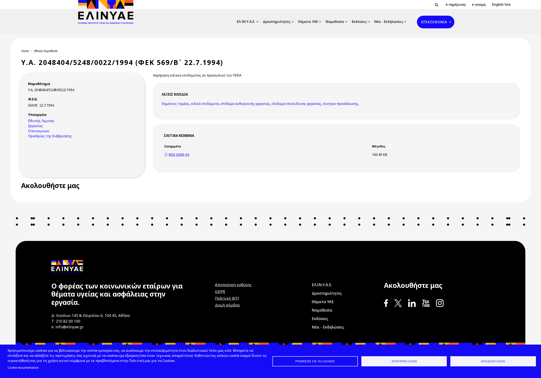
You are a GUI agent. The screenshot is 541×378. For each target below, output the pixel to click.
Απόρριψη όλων (404, 361)
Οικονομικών (38, 131)
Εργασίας (35, 126)
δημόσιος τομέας (175, 103)
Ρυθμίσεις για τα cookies (315, 361)
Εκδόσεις (359, 21)
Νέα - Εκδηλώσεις (388, 21)
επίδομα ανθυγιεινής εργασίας (245, 103)
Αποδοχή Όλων (493, 361)
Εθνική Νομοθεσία (45, 51)
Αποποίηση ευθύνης (233, 284)
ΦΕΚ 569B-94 (178, 154)
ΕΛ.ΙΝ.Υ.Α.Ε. (246, 21)
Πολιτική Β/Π (227, 298)
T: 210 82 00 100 (65, 321)
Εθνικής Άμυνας (41, 120)
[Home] (107, 12)
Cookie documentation (23, 368)
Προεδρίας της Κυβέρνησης (50, 136)
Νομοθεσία (334, 21)
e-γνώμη (479, 4)
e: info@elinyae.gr (67, 326)
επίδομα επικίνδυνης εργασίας (296, 103)
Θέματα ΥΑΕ (308, 21)
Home (25, 51)
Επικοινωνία (434, 22)
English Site (501, 4)
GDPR (220, 291)
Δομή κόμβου (227, 305)
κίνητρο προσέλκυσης (340, 103)
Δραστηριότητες (276, 21)
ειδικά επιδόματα (205, 103)
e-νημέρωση (456, 4)
